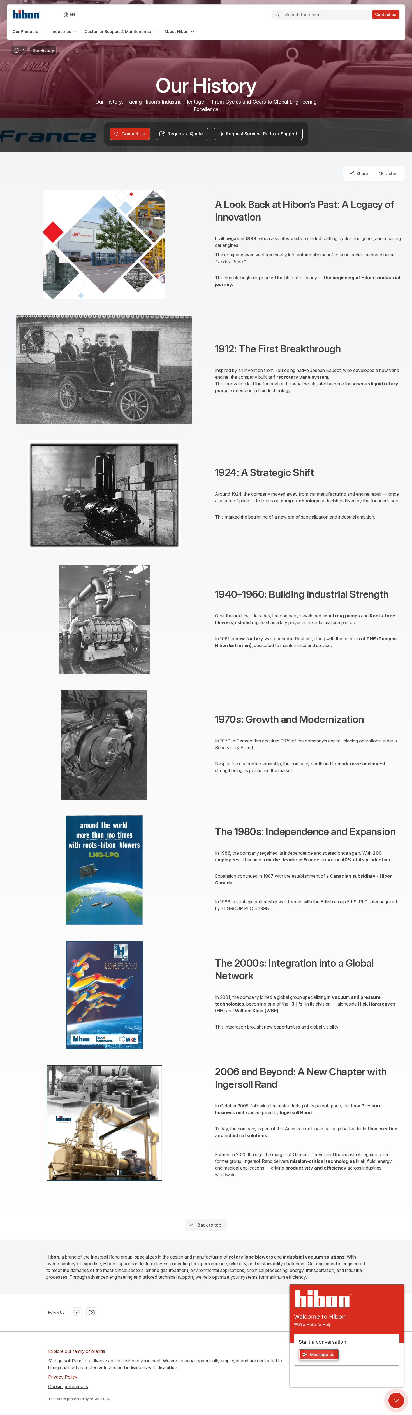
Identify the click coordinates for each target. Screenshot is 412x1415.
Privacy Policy (62, 1377)
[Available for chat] (396, 1400)
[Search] (277, 15)
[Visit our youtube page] (91, 1312)
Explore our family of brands (76, 1351)
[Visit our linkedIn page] (76, 1312)
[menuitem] (29, 31)
